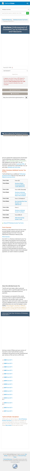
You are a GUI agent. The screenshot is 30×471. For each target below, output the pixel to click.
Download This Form (15, 90)
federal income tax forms (8, 177)
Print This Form (15, 93)
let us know (8, 425)
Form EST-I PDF (7, 67)
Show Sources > (6, 236)
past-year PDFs (21, 164)
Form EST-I (8, 360)
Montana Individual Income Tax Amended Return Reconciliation (20, 194)
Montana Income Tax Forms (20, 19)
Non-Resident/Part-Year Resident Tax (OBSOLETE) (21, 203)
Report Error (15, 74)
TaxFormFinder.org (7, 19)
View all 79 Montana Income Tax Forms (14, 223)
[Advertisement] (15, 50)
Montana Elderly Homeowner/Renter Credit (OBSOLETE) (20, 185)
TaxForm (10, 3)
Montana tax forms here (14, 167)
